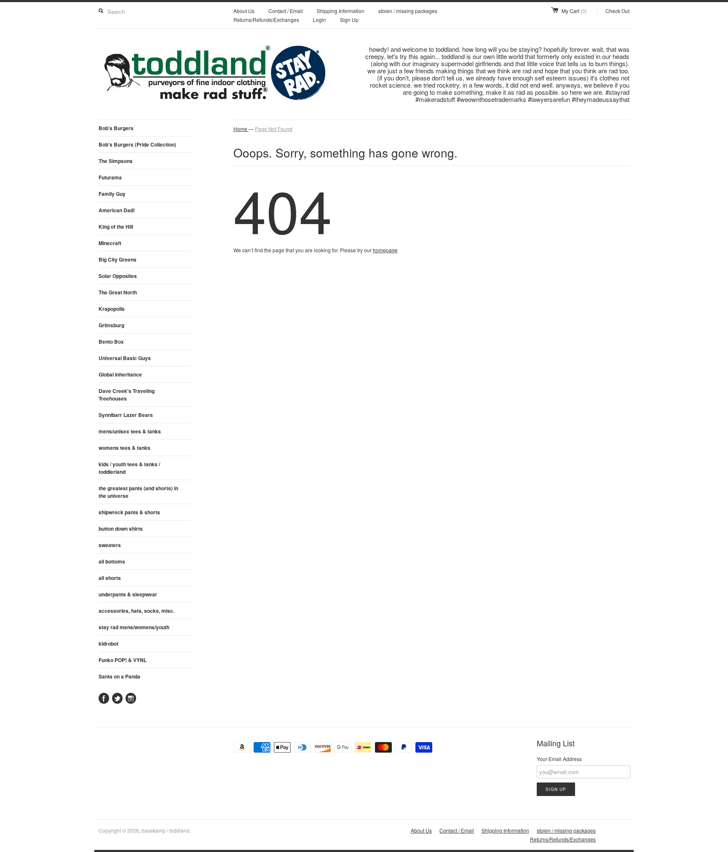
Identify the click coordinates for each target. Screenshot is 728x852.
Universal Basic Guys (125, 358)
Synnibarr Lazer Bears (126, 415)
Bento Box (111, 341)
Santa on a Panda (119, 676)
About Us (243, 10)
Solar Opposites (118, 276)
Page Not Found (273, 128)
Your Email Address (559, 758)
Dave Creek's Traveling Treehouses (127, 394)
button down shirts (121, 528)
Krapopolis (112, 308)
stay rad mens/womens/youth (134, 627)
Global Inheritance (120, 374)
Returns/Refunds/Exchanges (266, 19)
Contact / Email (285, 10)
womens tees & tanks (124, 447)
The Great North (118, 292)
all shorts (110, 578)
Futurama (110, 177)
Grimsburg (111, 325)
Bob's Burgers (116, 128)
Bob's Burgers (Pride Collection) (137, 144)
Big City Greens (117, 259)
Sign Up (349, 19)
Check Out (617, 10)
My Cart (574, 10)
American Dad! (117, 210)
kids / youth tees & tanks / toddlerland (129, 467)
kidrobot (108, 643)
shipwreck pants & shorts (129, 512)
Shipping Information (340, 10)
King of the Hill (116, 226)
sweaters (110, 545)
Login (319, 19)
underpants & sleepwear (128, 594)
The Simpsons (116, 161)
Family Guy (112, 194)
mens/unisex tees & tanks (130, 431)
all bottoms (112, 561)
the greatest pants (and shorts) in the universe (138, 491)
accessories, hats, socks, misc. (136, 610)
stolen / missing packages (407, 10)
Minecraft (110, 243)
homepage (385, 250)
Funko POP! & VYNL (123, 660)
